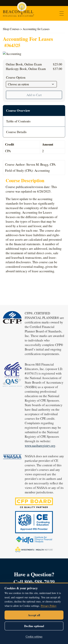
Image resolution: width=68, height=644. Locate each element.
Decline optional (34, 626)
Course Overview (18, 110)
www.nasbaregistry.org (40, 445)
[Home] (18, 11)
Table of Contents (18, 121)
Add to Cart (34, 95)
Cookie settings (34, 636)
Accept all (34, 615)
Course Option (16, 77)
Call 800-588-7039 (34, 582)
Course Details (16, 132)
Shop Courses (11, 29)
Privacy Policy (48, 606)
